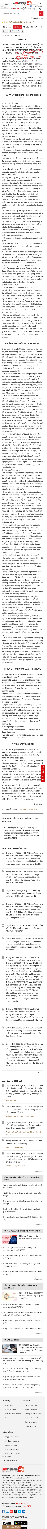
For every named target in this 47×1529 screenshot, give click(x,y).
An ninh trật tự (11, 1132)
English (35, 6)
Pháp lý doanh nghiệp (33, 1414)
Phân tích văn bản (31, 1409)
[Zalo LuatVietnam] (7, 1511)
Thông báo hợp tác (11, 1460)
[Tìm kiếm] (41, 13)
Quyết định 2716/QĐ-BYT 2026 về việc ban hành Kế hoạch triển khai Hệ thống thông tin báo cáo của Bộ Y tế (24, 1109)
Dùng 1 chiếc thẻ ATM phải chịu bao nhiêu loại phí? (22, 1328)
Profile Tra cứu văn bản (12, 1414)
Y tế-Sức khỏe (11, 1100)
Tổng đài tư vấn (30, 1426)
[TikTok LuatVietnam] (15, 1511)
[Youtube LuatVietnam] (11, 1511)
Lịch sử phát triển (10, 1409)
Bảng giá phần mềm (11, 1437)
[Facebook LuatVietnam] (3, 1511)
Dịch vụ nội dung (31, 1422)
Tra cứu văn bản (31, 1405)
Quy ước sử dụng (10, 1445)
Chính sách (21, 1166)
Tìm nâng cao (37, 18)
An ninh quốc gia (23, 1132)
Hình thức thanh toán (11, 1441)
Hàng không (18, 1147)
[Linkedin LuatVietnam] (23, 1511)
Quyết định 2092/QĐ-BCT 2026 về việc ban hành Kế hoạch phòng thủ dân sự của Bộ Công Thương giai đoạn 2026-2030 (24, 1125)
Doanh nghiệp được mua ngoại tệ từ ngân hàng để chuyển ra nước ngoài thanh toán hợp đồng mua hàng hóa (23, 1360)
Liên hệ (6, 1418)
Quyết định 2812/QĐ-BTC (28, 809)
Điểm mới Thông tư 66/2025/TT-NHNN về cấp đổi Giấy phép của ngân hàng (31, 1295)
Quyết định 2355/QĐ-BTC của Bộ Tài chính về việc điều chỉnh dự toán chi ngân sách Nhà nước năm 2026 (24, 928)
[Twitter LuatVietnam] (19, 1511)
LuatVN (39, 804)
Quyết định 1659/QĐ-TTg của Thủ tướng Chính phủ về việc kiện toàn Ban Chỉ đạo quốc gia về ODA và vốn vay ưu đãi (23, 893)
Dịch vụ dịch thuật (31, 1418)
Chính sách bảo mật (11, 1449)
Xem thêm (38, 1073)
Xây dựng (9, 1147)
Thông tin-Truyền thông (25, 1116)
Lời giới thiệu (8, 1405)
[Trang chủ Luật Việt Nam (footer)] (22, 1469)
